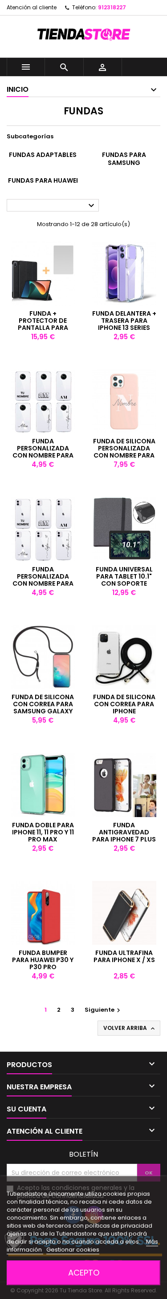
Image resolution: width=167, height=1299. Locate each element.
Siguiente (103, 1010)
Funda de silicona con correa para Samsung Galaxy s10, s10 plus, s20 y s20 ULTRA (43, 711)
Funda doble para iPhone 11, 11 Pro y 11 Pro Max (43, 832)
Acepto (83, 1272)
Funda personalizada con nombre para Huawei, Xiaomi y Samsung (42, 455)
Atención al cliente (32, 7)
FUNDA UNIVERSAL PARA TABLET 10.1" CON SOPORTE (124, 576)
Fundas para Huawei (43, 180)
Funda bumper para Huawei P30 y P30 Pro (42, 959)
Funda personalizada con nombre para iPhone (42, 580)
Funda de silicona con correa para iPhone (124, 704)
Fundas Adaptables (43, 154)
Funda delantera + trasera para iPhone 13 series (124, 320)
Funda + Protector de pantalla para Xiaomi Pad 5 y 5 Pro (43, 327)
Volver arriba (129, 1028)
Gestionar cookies (72, 1249)
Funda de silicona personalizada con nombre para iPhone (124, 452)
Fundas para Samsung (124, 158)
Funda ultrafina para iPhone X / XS (124, 956)
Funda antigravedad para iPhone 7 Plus (124, 832)
